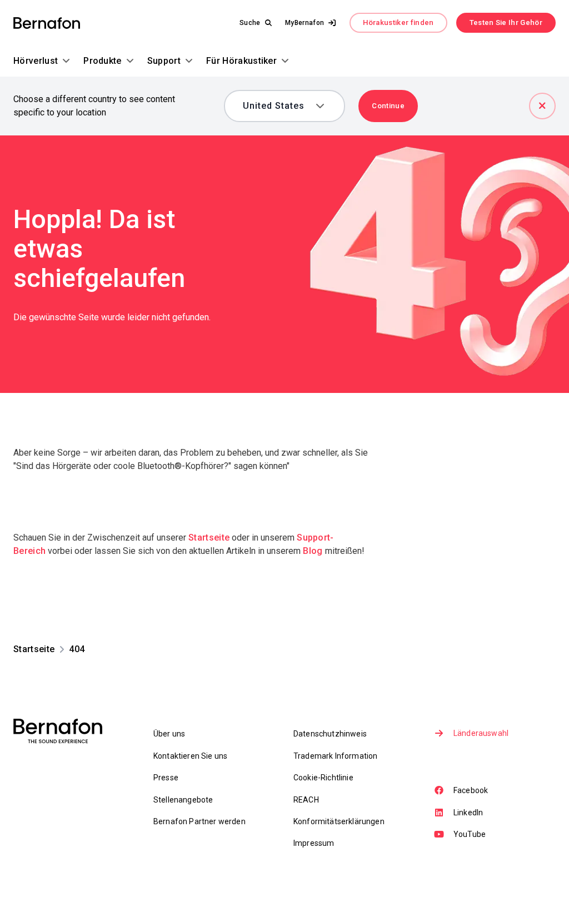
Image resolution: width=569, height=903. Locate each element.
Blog (312, 551)
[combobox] (277, 106)
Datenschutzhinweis (330, 733)
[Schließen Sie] (542, 106)
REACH (306, 799)
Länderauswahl (480, 733)
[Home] (46, 23)
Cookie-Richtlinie (323, 777)
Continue (388, 106)
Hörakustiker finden (398, 22)
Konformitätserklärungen (339, 821)
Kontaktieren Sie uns (190, 755)
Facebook (470, 790)
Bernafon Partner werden (199, 821)
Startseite (208, 537)
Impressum (313, 843)
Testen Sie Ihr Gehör (506, 22)
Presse (165, 777)
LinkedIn (468, 812)
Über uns (169, 733)
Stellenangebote (183, 799)
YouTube (469, 834)
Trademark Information (335, 755)
